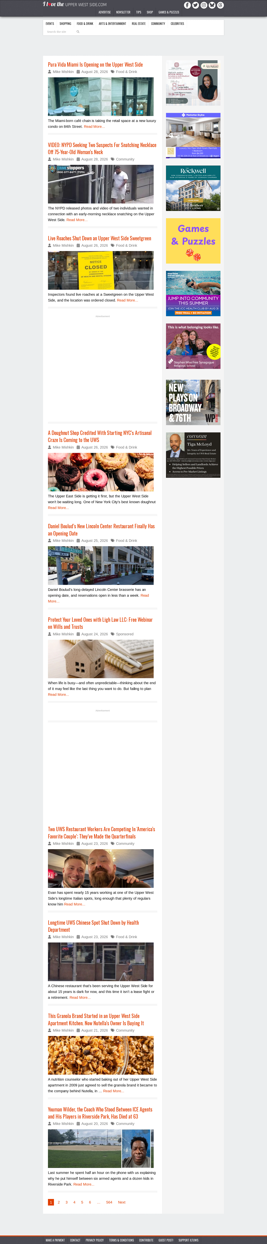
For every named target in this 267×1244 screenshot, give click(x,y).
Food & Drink (85, 23)
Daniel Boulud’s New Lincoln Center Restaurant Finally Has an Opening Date (101, 529)
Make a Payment (55, 1240)
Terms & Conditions (121, 1240)
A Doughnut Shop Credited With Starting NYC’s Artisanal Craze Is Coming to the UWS (100, 436)
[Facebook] (188, 5)
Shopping (65, 23)
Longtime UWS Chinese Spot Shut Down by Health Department (93, 926)
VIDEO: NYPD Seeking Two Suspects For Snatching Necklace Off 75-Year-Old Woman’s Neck (102, 148)
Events (50, 23)
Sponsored (125, 634)
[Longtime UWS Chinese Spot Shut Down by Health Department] (102, 961)
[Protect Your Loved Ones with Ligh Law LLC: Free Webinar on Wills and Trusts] (102, 659)
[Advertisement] (102, 368)
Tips (138, 12)
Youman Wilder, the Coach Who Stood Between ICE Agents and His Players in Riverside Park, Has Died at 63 (100, 1112)
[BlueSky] (213, 5)
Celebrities (177, 23)
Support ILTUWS (188, 1240)
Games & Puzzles (169, 12)
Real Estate (138, 23)
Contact (75, 1240)
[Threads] (220, 5)
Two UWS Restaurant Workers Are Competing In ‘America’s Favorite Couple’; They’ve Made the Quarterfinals (101, 832)
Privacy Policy (95, 1240)
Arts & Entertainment (112, 23)
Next (122, 1202)
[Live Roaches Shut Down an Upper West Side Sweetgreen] (102, 270)
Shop (150, 12)
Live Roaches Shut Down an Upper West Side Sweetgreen (99, 238)
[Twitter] (196, 5)
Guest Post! (166, 1240)
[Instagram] (204, 5)
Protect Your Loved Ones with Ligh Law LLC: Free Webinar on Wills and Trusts (100, 623)
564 (109, 1202)
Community (158, 23)
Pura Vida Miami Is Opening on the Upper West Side (95, 64)
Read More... (94, 127)
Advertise (105, 12)
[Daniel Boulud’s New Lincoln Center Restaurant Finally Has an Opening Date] (102, 565)
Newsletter (123, 12)
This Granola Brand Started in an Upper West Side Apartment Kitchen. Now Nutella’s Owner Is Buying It (96, 1019)
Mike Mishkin (63, 72)
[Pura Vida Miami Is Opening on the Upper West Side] (102, 96)
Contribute (146, 1240)
